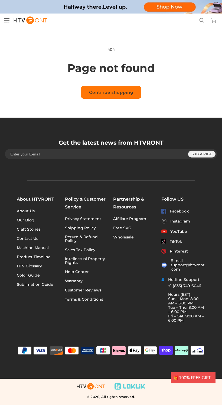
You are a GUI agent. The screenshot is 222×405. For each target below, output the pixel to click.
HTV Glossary (29, 266)
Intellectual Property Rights (85, 260)
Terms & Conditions (84, 299)
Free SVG (122, 228)
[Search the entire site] (201, 20)
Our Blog (25, 220)
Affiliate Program (129, 219)
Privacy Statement (83, 219)
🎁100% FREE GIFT (192, 378)
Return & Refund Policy (81, 239)
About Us (26, 211)
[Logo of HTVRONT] (29, 20)
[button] (6, 20)
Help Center (77, 272)
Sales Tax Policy (80, 250)
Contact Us (27, 238)
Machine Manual (33, 248)
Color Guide (28, 275)
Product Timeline (34, 257)
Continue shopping (111, 92)
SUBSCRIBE (202, 154)
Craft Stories (29, 229)
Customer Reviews (83, 290)
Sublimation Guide (35, 284)
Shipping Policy (80, 228)
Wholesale (123, 237)
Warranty (74, 281)
